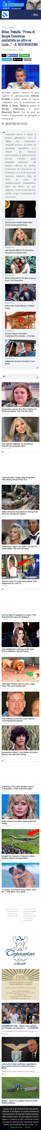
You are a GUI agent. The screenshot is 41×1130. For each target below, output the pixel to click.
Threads (19, 59)
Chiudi (27, 1127)
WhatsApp (25, 55)
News (11, 27)
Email (28, 59)
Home (4, 27)
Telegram (7, 59)
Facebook (13, 55)
